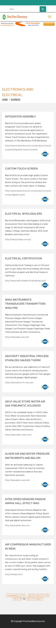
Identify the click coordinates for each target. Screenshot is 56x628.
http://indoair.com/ (14, 574)
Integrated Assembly (20, 116)
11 (42, 595)
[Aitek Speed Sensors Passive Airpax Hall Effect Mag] (45, 529)
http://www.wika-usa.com (17, 337)
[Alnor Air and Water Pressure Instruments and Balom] (45, 484)
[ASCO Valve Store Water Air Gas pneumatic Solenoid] (45, 439)
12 (47, 595)
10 (37, 595)
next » (39, 599)
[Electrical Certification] (45, 285)
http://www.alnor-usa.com (17, 480)
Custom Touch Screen (21, 168)
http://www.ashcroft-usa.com (19, 382)
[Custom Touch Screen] (45, 199)
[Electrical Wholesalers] (45, 243)
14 (20, 599)
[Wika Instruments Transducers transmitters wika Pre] (45, 341)
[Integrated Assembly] (45, 154)
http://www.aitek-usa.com (17, 525)
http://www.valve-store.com (18, 434)
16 (28, 599)
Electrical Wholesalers (23, 213)
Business (15, 99)
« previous (12, 595)
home (5, 99)
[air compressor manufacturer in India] (45, 578)
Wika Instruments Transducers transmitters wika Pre (25, 304)
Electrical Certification (23, 258)
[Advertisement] (28, 56)
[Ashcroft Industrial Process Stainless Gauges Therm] (45, 387)
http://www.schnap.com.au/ (18, 239)
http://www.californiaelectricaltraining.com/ (25, 280)
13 (15, 599)
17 (32, 599)
